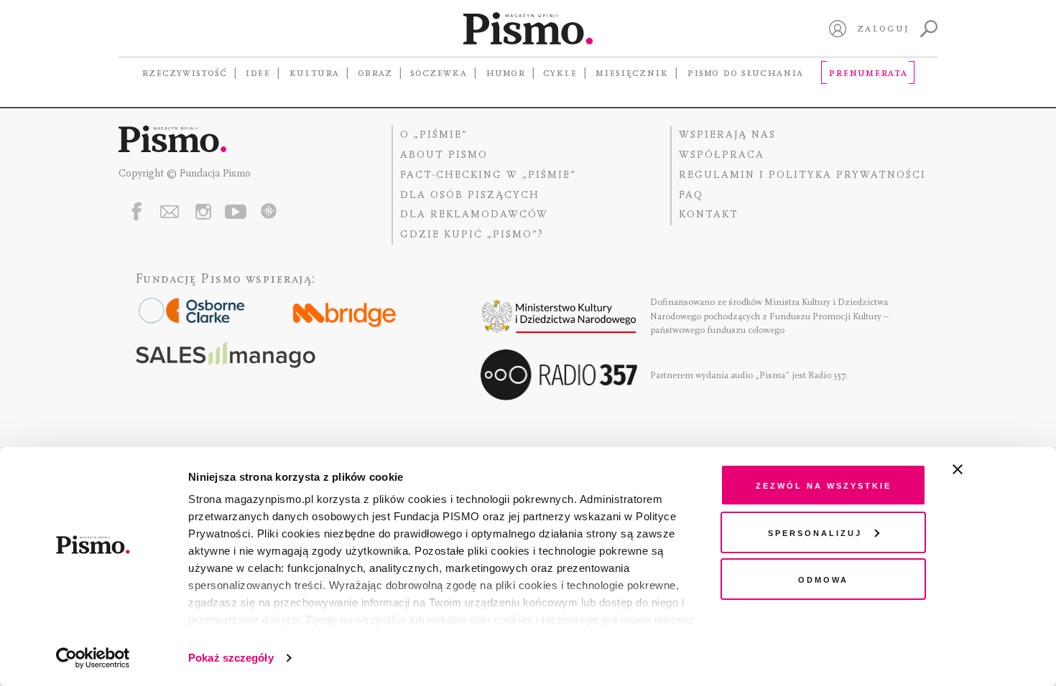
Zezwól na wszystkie (823, 485)
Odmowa (823, 579)
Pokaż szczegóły (231, 658)
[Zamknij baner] (996, 469)
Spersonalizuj (815, 532)
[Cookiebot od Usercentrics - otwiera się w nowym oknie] (93, 658)
